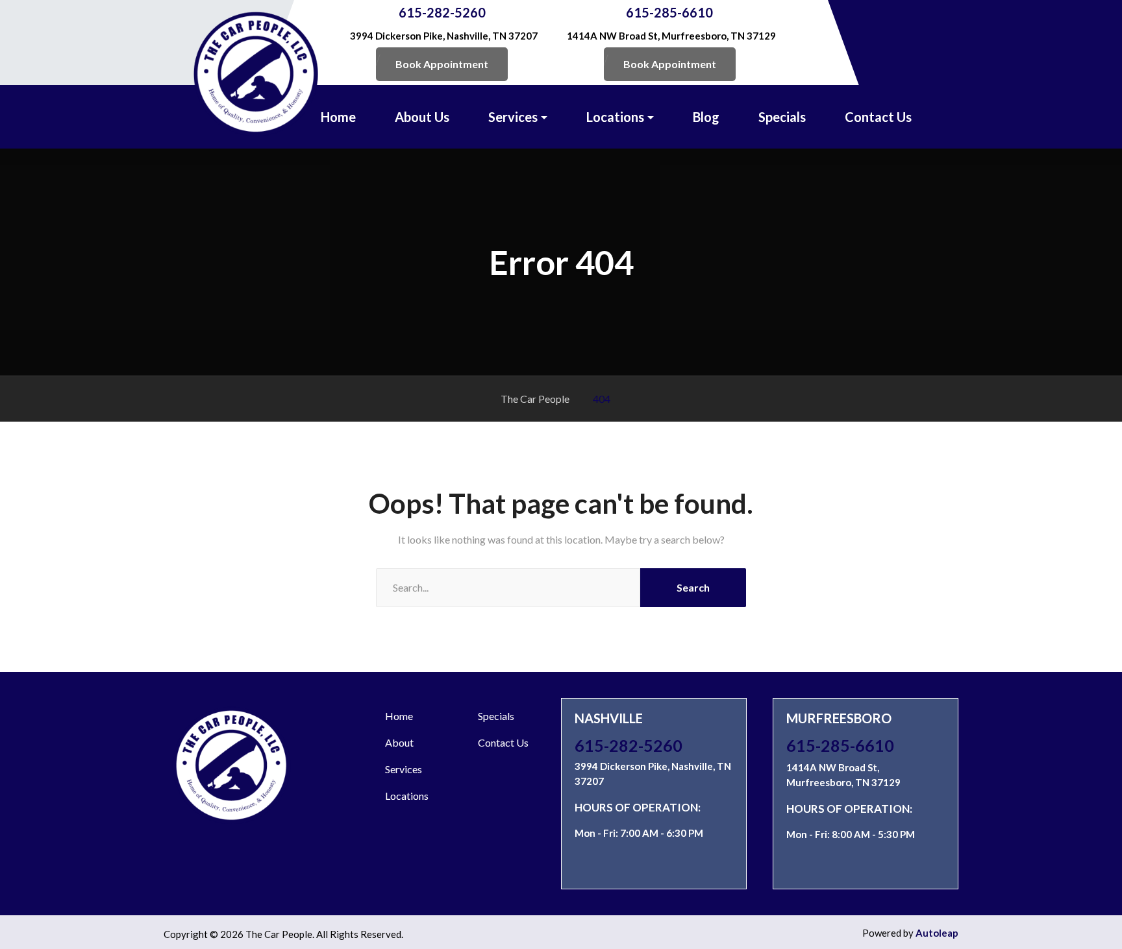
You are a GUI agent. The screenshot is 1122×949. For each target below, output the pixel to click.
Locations (615, 117)
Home (338, 117)
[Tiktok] (657, 864)
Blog (706, 117)
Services (513, 117)
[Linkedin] (609, 864)
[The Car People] (256, 74)
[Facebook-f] (681, 864)
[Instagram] (585, 864)
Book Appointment (441, 64)
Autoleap (937, 933)
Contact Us (878, 117)
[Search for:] (508, 587)
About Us (422, 117)
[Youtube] (633, 864)
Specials (782, 117)
